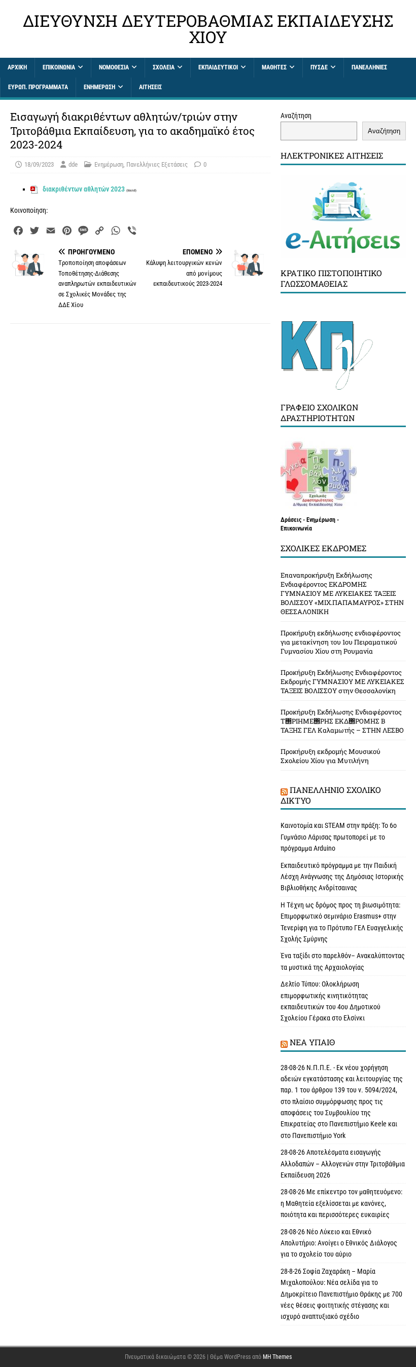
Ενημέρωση (99, 87)
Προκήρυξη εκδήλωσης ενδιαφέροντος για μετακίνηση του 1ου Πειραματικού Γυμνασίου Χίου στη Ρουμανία (341, 642)
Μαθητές (274, 67)
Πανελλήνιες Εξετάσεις (157, 164)
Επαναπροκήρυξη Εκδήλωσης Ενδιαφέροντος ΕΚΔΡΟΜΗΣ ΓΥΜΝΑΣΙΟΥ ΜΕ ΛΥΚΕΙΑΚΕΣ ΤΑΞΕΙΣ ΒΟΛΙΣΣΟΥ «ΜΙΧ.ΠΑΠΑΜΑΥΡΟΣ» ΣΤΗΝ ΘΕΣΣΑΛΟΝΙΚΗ (342, 593)
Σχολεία (164, 67)
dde (73, 164)
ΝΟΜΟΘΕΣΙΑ (114, 67)
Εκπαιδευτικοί (218, 67)
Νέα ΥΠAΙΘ (312, 1042)
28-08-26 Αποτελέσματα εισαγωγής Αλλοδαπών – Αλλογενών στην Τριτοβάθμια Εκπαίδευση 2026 (343, 1163)
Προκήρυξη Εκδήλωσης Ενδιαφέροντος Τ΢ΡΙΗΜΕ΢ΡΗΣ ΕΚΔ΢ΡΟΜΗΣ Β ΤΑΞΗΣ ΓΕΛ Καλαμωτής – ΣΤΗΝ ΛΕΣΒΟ (342, 721)
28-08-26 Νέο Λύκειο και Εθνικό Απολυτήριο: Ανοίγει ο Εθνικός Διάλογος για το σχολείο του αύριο (339, 1243)
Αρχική (17, 67)
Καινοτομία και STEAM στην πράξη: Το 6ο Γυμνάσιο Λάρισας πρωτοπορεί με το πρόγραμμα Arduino (339, 836)
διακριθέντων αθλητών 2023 (84, 189)
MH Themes (277, 1356)
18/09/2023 (39, 164)
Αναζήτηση (296, 115)
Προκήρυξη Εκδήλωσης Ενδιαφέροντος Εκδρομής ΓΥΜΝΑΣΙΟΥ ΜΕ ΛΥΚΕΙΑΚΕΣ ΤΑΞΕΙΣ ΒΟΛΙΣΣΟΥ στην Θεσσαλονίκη (342, 681)
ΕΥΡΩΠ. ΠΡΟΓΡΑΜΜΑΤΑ (38, 87)
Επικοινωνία (59, 67)
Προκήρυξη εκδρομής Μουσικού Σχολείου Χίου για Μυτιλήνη (330, 756)
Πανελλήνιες (369, 67)
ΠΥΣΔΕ (319, 67)
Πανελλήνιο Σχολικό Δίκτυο (331, 795)
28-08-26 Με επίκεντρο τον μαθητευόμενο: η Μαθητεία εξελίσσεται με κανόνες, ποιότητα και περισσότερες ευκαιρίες (341, 1203)
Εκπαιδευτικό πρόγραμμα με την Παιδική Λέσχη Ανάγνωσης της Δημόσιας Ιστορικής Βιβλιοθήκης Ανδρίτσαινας (342, 876)
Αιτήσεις (150, 87)
